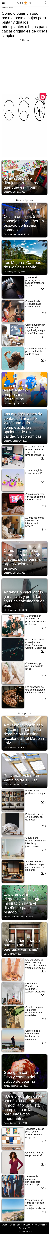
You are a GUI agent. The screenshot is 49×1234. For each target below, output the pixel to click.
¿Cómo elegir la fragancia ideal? (33, 471)
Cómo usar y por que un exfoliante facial (34, 666)
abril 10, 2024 (16, 954)
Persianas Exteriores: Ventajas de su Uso (22, 777)
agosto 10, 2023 (19, 441)
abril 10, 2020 (18, 192)
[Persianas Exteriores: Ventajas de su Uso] (24, 770)
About (5, 1225)
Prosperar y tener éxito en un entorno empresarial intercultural (24, 392)
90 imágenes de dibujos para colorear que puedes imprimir (22, 182)
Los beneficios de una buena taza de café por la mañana (35, 690)
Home (4, 8)
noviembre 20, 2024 (19, 785)
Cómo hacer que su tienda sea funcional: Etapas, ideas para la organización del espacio (22, 559)
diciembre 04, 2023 (18, 1123)
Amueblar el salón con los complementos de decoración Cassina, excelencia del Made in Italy (24, 734)
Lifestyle (10, 8)
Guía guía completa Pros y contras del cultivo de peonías (21, 1076)
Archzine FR (24, 1228)
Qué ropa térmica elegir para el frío (34, 1154)
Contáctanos (16, 1225)
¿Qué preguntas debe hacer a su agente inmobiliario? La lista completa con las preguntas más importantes (23, 1107)
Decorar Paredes (11, 917)
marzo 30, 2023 (19, 610)
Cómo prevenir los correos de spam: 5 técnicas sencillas (35, 497)
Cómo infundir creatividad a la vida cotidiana (33, 304)
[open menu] (2, 2)
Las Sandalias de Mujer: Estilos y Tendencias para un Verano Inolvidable (35, 963)
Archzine (42, 1225)
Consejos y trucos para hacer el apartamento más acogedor (34, 1133)
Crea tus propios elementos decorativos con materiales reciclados (34, 1012)
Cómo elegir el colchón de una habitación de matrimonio (33, 1035)
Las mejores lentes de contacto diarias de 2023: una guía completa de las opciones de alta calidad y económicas (23, 425)
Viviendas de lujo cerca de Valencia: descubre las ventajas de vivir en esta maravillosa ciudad (35, 1207)
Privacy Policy (30, 1225)
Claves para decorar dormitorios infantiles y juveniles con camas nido (35, 843)
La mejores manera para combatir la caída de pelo (35, 351)
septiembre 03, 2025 (19, 234)
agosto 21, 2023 (19, 404)
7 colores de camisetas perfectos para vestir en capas (33, 1180)
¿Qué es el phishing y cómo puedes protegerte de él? (34, 281)
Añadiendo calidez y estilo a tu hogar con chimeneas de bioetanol (35, 865)
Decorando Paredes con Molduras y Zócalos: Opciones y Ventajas (35, 989)
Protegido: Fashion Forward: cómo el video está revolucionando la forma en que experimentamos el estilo (35, 454)
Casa (6, 234)
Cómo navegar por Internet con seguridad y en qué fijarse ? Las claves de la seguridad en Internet (35, 332)
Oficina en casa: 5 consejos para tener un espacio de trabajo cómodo (24, 223)
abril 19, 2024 (27, 917)
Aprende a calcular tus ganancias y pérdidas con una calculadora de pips (24, 599)
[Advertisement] (24, 66)
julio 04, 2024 (18, 271)
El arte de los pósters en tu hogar (35, 792)
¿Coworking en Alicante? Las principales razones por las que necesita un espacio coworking (35, 623)
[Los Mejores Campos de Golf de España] (24, 257)
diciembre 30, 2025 (18, 747)
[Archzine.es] (24, 3)
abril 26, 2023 (18, 573)
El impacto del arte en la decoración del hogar (35, 817)
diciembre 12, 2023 (19, 1086)
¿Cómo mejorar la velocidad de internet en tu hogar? (34, 521)
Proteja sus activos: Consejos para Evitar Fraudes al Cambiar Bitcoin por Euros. (35, 645)
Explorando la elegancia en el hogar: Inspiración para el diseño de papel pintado (23, 903)
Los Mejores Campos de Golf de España (22, 264)
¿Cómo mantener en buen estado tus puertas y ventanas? (22, 944)
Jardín (6, 1086)
